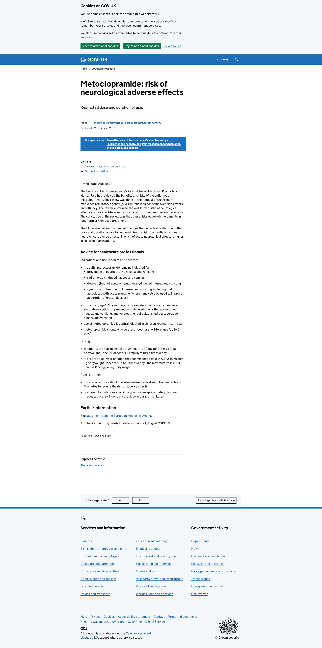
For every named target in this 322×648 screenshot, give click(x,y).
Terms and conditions (182, 617)
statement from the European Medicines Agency (119, 416)
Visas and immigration (151, 586)
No (144, 500)
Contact (159, 617)
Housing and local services (154, 564)
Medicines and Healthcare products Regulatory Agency (127, 122)
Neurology (161, 140)
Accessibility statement (134, 617)
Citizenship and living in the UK (101, 571)
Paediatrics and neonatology (123, 144)
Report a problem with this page (216, 500)
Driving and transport (95, 594)
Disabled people (91, 586)
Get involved (199, 594)
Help (83, 617)
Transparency (200, 579)
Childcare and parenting (97, 564)
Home (84, 68)
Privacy (95, 617)
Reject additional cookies (142, 46)
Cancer (149, 140)
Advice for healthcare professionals (105, 166)
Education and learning (151, 541)
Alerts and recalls (91, 465)
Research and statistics (207, 564)
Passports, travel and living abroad (159, 579)
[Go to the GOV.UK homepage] (94, 59)
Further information (96, 171)
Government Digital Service (146, 622)
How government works (207, 586)
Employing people (148, 549)
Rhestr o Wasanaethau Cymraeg (102, 622)
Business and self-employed (99, 556)
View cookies (172, 46)
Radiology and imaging (124, 147)
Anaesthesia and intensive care (125, 140)
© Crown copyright (228, 637)
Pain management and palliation (161, 144)
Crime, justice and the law (98, 579)
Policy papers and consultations (213, 571)
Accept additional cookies (100, 46)
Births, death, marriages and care (103, 549)
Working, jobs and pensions (154, 594)
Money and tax (146, 571)
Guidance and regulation (208, 556)
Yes (124, 500)
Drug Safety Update (103, 68)
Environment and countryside (156, 556)
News (195, 549)
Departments (200, 541)
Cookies (109, 617)
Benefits (86, 541)
